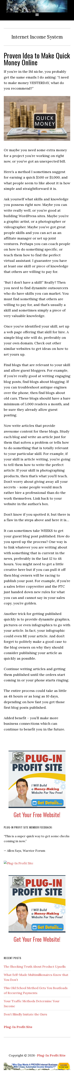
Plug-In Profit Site (18, 1027)
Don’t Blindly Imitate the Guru (25, 1014)
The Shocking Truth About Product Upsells (35, 966)
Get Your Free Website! (37, 814)
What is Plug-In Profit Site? (37, 6)
